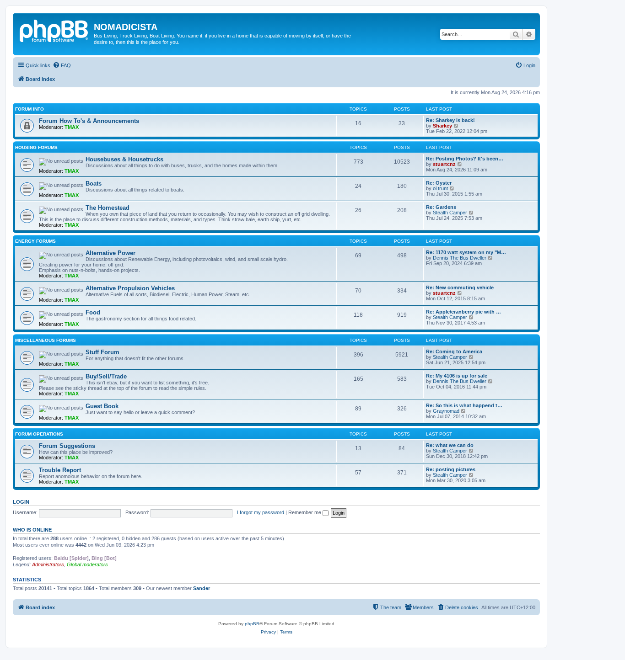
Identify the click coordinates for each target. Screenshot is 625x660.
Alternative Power (110, 253)
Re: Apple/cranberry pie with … (463, 311)
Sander (201, 588)
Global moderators (87, 564)
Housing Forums (36, 147)
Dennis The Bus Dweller (459, 258)
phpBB (252, 623)
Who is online (32, 529)
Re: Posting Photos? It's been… (464, 158)
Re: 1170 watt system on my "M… (466, 252)
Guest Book (102, 406)
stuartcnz (444, 164)
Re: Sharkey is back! (450, 120)
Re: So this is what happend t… (464, 405)
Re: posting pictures (450, 469)
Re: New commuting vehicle (460, 287)
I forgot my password (260, 512)
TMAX (72, 127)
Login (21, 502)
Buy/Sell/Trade (106, 376)
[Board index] (54, 29)
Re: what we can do (450, 445)
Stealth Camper (450, 212)
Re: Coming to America (454, 351)
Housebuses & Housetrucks (124, 159)
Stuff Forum (102, 352)
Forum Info (29, 109)
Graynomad (446, 411)
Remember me (305, 512)
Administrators (48, 564)
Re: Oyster (439, 183)
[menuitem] (62, 65)
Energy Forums (35, 241)
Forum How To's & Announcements (89, 120)
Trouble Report (60, 470)
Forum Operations (39, 433)
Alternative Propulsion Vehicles (130, 288)
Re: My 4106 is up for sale (456, 375)
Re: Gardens (441, 207)
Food (93, 312)
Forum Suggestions (67, 445)
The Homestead (107, 207)
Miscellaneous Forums (45, 340)
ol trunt (440, 188)
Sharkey (442, 125)
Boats (94, 183)
